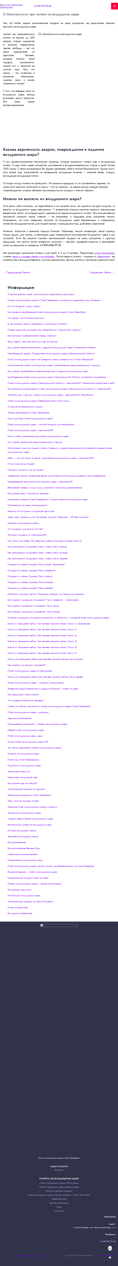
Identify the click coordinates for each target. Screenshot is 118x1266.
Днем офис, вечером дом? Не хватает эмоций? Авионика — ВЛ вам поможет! (48, 517)
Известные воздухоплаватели (23, 854)
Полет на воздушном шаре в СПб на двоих (59, 1183)
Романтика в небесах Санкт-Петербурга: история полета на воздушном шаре (47, 499)
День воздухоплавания (19, 718)
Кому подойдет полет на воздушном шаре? (30, 418)
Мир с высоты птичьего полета (23, 801)
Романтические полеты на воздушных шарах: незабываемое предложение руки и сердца (54, 365)
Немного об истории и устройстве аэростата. (31, 511)
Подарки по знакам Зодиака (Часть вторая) (30, 582)
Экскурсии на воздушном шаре (24, 813)
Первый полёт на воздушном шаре (26, 730)
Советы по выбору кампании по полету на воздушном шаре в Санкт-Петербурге (49, 706)
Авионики (103, 256)
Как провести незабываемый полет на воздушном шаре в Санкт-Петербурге (47, 312)
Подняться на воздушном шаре (24, 765)
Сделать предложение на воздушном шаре (30, 818)
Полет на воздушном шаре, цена (25, 736)
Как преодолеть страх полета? (23, 694)
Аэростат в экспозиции (59, 1202)
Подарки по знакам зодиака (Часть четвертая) (31, 570)
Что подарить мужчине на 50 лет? (25, 529)
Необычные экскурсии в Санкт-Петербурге (29, 795)
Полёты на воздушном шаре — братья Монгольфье (34, 883)
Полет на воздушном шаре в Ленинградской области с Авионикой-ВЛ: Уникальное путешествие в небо (61, 383)
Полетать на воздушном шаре (23, 753)
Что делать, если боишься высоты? (26, 318)
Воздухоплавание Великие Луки (24, 848)
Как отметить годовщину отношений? (27, 665)
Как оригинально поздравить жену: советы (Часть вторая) (37, 552)
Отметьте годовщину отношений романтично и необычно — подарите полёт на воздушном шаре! (58, 617)
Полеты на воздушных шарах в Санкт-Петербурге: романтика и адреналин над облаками (54, 300)
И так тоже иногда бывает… (22, 464)
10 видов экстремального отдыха (25, 406)
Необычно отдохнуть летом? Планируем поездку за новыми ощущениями (46, 594)
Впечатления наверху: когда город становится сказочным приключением (45, 487)
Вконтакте (59, 1169)
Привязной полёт (59, 1198)
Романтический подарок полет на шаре (28, 878)
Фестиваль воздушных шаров (23, 836)
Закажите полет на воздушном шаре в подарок (32, 807)
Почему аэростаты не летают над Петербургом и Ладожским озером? (44, 330)
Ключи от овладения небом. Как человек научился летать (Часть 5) (42, 641)
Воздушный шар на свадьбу (22, 783)
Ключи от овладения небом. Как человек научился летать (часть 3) (42, 653)
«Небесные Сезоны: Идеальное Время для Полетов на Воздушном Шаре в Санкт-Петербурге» (57, 476)
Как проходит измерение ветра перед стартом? (32, 335)
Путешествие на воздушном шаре (25, 860)
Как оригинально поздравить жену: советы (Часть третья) (37, 546)
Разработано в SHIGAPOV (104, 1255)
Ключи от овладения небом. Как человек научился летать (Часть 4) (42, 647)
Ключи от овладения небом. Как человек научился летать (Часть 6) (42, 635)
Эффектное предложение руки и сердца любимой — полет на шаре (43, 688)
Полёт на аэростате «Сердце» (59, 1190)
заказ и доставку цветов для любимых (33, 256)
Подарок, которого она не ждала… (26, 470)
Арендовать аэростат (19, 771)
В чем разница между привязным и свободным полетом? (38, 324)
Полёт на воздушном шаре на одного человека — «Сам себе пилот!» (59, 1194)
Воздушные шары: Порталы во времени (28, 493)
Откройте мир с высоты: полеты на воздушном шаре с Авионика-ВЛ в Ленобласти (50, 395)
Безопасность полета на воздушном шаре (29, 824)
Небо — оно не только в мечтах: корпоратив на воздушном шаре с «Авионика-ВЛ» (51, 458)
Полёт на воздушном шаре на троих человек (59, 1186)
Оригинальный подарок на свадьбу (26, 789)
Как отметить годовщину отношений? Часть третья (33, 606)
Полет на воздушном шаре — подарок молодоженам (36, 682)
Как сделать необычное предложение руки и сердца (35, 442)
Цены (59, 1206)
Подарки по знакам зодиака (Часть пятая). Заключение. (36, 564)
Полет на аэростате (18, 907)
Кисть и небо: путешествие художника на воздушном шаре (38, 436)
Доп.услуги (59, 1210)
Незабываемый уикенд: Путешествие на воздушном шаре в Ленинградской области (51, 353)
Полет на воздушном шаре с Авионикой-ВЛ (30, 430)
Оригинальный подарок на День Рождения (30, 901)
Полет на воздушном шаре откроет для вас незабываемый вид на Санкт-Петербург (51, 866)
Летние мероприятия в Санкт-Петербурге (28, 412)
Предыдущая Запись (16, 272)
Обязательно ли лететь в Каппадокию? (27, 505)
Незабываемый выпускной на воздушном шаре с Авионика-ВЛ (40, 481)
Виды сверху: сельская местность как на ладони (33, 341)
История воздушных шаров (22, 830)
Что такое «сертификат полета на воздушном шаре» (34, 747)
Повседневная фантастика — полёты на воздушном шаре (37, 724)
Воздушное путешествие (20, 913)
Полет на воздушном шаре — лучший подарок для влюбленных (41, 424)
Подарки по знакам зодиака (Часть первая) (30, 588)
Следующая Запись (102, 272)
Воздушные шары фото (19, 889)
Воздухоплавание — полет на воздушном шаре (32, 872)
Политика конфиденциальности (28, 1255)
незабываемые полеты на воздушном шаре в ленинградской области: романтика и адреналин (57, 377)
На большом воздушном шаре (24, 895)
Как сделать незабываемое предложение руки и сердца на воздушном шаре (48, 371)
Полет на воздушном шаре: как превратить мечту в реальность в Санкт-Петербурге (50, 359)
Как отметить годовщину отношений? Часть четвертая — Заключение (43, 600)
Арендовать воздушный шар (22, 777)
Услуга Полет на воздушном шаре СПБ (28, 742)
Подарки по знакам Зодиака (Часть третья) (30, 576)
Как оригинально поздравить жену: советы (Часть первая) (37, 558)
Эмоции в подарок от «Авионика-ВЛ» (27, 535)
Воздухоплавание (17, 842)
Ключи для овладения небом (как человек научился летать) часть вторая (45, 659)
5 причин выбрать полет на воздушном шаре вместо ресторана (41, 294)
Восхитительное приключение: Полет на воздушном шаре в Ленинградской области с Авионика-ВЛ (59, 389)
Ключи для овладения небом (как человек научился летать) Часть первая (45, 677)
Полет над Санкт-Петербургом (23, 759)
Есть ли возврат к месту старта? (24, 306)
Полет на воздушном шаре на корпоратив (30, 671)
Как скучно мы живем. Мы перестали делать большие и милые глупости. (45, 541)
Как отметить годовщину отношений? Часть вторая (34, 611)
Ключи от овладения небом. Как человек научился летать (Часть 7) (42, 629)
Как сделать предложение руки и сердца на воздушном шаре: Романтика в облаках (52, 347)
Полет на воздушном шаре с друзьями (28, 712)
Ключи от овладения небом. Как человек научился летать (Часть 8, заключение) (49, 623)
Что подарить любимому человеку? (26, 700)
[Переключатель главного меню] (114, 6)
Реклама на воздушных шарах (23, 523)
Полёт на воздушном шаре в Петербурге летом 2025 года (38, 401)
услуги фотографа (104, 253)
